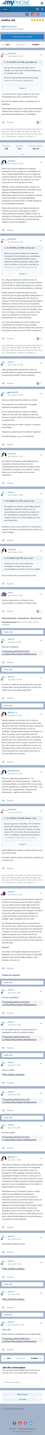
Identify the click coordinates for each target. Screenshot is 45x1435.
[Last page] (42, 44)
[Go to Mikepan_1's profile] (4, 714)
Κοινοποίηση (23, 1394)
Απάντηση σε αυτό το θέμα (22, 37)
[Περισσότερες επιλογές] (41, 54)
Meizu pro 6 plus (36, 618)
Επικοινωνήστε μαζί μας (27, 1429)
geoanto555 (29, 62)
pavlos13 (27, 501)
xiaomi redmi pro (23, 618)
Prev (8, 45)
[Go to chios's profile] (4, 594)
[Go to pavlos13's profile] (4, 455)
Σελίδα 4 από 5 (21, 45)
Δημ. (15, 56)
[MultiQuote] (3, 122)
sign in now (13, 1373)
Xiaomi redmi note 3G (9, 618)
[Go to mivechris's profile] (4, 55)
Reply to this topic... (13, 1382)
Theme (12, 1429)
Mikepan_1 (28, 818)
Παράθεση (10, 122)
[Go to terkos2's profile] (4, 893)
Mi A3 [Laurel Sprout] (9, 622)
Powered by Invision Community (22, 1431)
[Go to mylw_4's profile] (4, 363)
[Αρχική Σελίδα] (3, 44)
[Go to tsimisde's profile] (4, 162)
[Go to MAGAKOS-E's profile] (4, 772)
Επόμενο (35, 45)
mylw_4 (26, 558)
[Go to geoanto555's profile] (4, 393)
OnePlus (20, 29)
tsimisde (28, 248)
